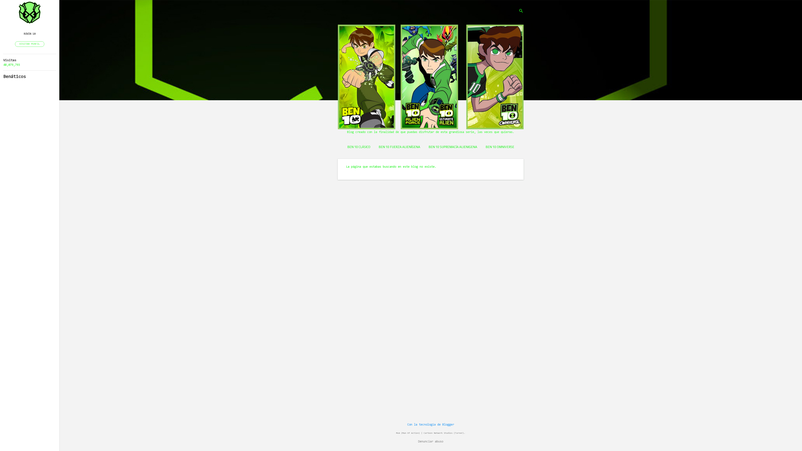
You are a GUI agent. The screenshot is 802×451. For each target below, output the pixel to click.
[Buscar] (521, 11)
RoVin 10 (30, 34)
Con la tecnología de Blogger (430, 424)
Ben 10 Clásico (358, 147)
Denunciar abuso (430, 441)
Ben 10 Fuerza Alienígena (399, 147)
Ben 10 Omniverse (500, 147)
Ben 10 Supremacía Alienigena (453, 147)
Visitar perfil (29, 44)
